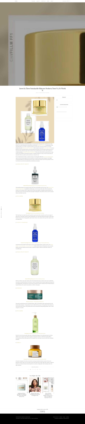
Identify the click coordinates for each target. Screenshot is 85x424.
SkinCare (47, 92)
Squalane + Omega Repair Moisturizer (35, 301)
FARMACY (19, 342)
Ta (26, 213)
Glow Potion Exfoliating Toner (35, 278)
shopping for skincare (41, 145)
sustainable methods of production (29, 152)
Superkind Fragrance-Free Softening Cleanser (34, 333)
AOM (16, 1)
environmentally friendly (48, 156)
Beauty (38, 1)
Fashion (33, 1)
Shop (48, 1)
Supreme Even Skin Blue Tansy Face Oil (34, 185)
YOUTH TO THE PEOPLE (22, 222)
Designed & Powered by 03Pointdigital (62, 418)
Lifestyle (43, 1)
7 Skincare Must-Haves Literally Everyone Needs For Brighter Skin (35, 394)
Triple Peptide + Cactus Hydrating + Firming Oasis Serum (35, 242)
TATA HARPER (20, 196)
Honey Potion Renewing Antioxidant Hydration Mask (35, 359)
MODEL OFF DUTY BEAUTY (23, 164)
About (52, 1)
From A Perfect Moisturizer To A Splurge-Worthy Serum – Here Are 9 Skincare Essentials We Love (48, 395)
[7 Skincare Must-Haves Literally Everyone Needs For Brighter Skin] (35, 385)
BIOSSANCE (19, 288)
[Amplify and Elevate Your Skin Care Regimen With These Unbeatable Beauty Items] (22, 385)
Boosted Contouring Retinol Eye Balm (35, 213)
